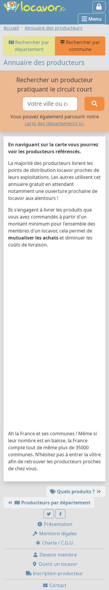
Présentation (57, 524)
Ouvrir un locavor (57, 564)
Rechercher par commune (82, 45)
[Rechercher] (94, 104)
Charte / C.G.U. (57, 543)
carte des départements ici (54, 123)
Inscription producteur (57, 573)
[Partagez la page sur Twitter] (49, 513)
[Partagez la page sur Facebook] (60, 513)
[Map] (54, 340)
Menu (94, 19)
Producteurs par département (55, 502)
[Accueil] (34, 6)
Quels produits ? (76, 491)
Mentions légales (57, 533)
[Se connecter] (99, 6)
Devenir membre (57, 555)
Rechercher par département (31, 45)
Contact (57, 585)
